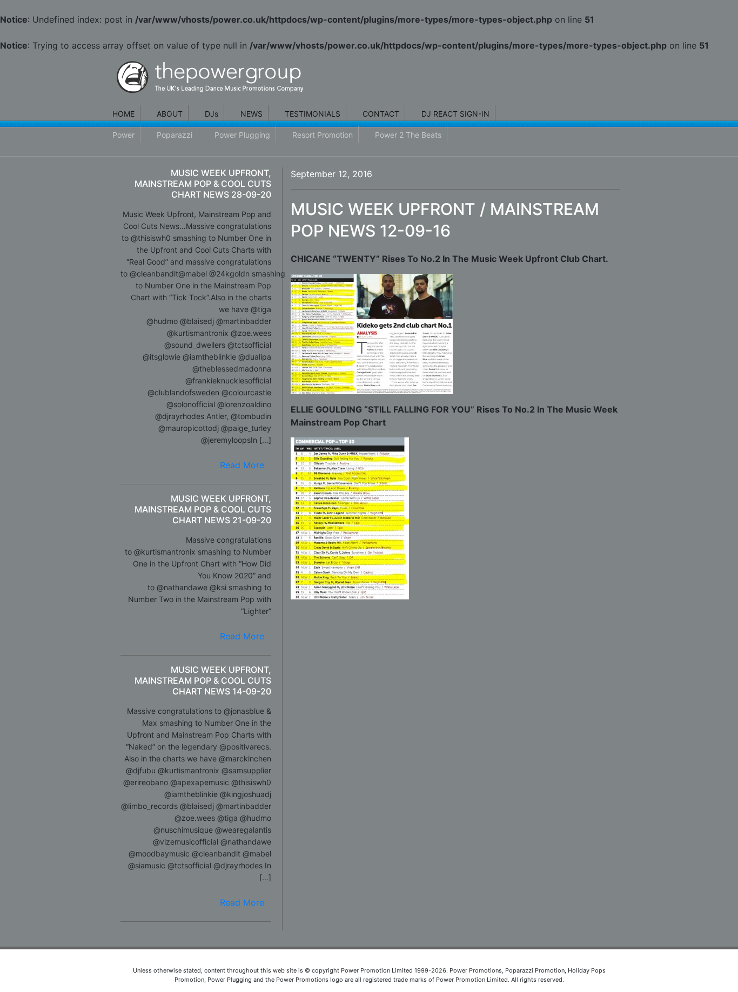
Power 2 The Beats (408, 134)
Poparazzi (174, 134)
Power (123, 134)
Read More (242, 465)
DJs (211, 113)
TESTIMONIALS (312, 113)
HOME (123, 113)
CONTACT (381, 113)
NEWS (251, 113)
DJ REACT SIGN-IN (455, 113)
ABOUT (170, 113)
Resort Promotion (322, 134)
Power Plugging (242, 134)
